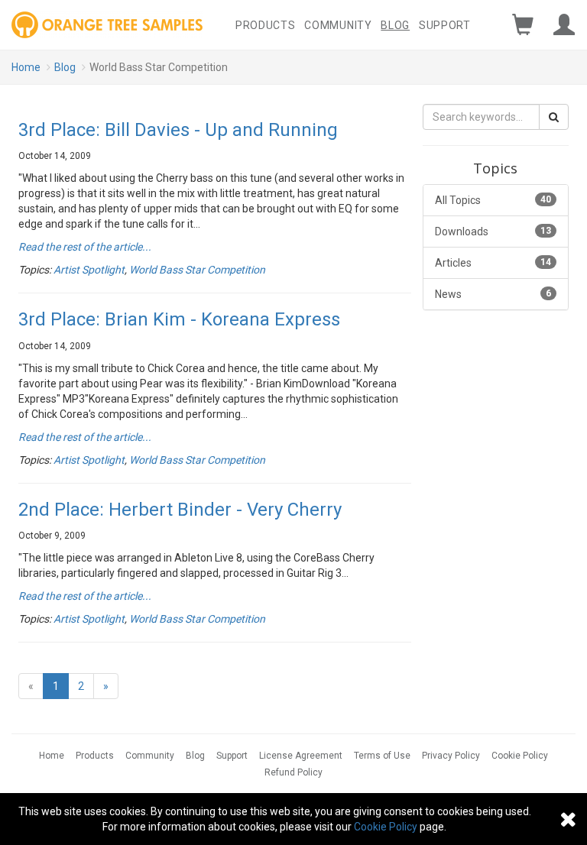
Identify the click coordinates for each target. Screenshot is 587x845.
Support (445, 25)
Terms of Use (382, 755)
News (493, 294)
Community (337, 25)
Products (265, 25)
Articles (493, 263)
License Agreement (300, 755)
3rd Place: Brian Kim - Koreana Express (179, 319)
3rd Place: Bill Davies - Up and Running (178, 130)
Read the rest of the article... (84, 247)
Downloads (493, 231)
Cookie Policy (519, 755)
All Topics (493, 200)
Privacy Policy (451, 755)
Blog (395, 25)
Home (26, 67)
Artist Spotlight (89, 270)
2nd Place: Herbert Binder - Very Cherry (180, 509)
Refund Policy (293, 772)
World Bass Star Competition (197, 270)
